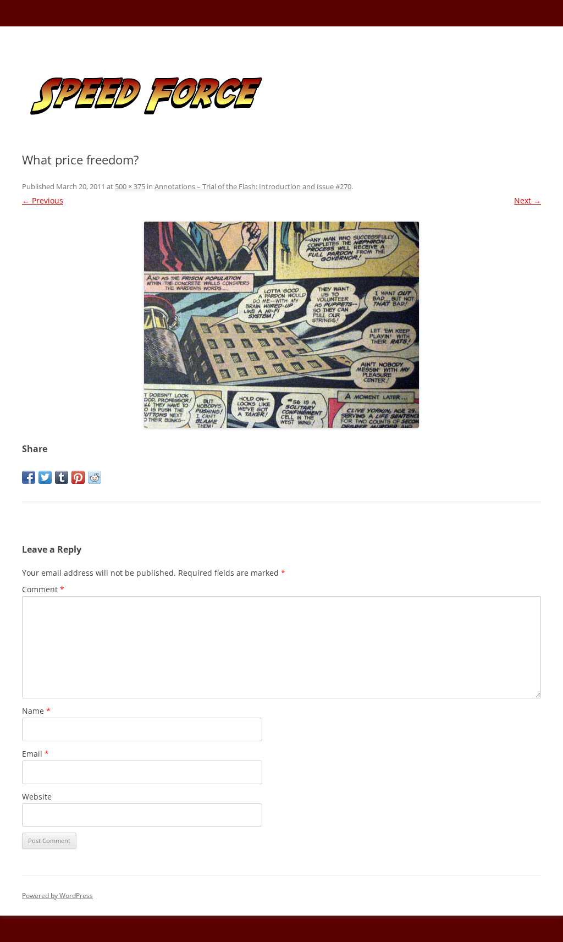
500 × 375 (130, 186)
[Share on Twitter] (45, 477)
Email (35, 753)
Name (36, 711)
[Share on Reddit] (94, 477)
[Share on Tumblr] (61, 477)
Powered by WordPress (57, 895)
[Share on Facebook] (28, 477)
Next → (527, 200)
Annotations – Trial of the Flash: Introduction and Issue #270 (252, 186)
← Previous (42, 200)
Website (37, 796)
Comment (43, 589)
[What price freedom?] (281, 325)
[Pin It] (78, 477)
